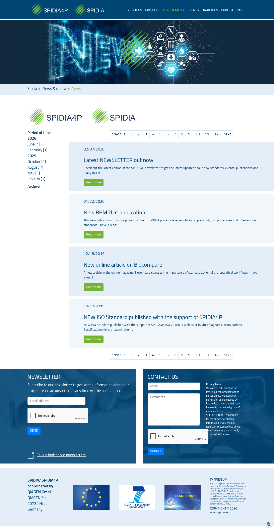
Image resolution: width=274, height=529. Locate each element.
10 (197, 134)
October (34, 162)
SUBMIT (155, 451)
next (227, 134)
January (34, 179)
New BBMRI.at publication (114, 213)
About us (135, 10)
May (31, 173)
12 (216, 134)
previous (118, 134)
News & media (173, 10)
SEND (34, 430)
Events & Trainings (203, 10)
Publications (231, 10)
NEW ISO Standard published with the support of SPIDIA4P (153, 317)
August (33, 168)
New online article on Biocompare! (124, 265)
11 (207, 134)
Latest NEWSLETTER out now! (119, 160)
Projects (152, 10)
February (35, 150)
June (31, 144)
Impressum (218, 479)
